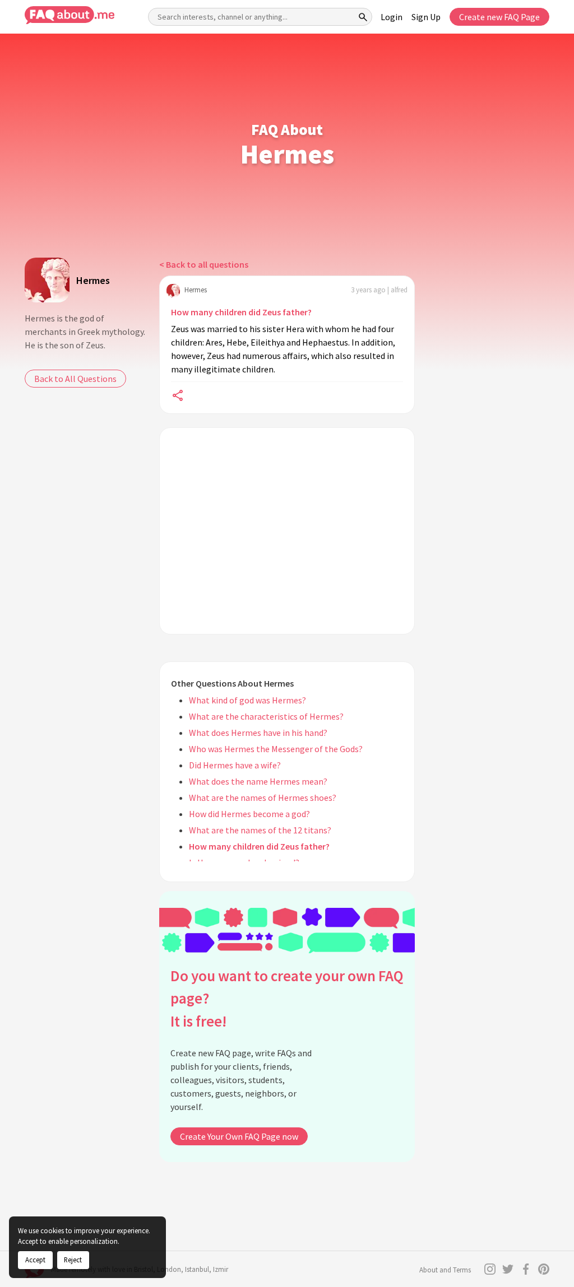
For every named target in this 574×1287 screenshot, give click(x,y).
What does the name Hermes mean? (258, 781)
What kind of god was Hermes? (247, 700)
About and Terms (445, 1270)
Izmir (220, 1269)
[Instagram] (490, 1269)
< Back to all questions (203, 264)
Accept (35, 1259)
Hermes (93, 280)
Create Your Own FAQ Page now (239, 1136)
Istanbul (197, 1269)
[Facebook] (525, 1269)
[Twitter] (507, 1269)
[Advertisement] (287, 531)
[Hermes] (47, 280)
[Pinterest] (543, 1269)
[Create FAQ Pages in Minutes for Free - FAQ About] (69, 15)
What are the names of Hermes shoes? (262, 797)
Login (391, 16)
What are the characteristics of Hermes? (266, 716)
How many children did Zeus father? (241, 312)
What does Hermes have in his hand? (258, 732)
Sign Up (426, 16)
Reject (73, 1259)
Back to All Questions (75, 378)
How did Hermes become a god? (249, 813)
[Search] (363, 17)
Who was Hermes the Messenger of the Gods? (276, 748)
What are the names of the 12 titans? (260, 830)
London (169, 1269)
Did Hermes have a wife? (235, 765)
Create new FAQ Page (499, 16)
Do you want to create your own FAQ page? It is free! (286, 998)
